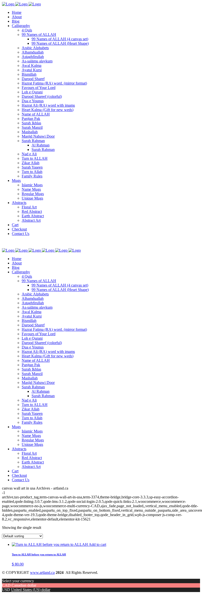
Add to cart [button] (97, 544)
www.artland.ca (42, 572)
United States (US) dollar (30, 590)
